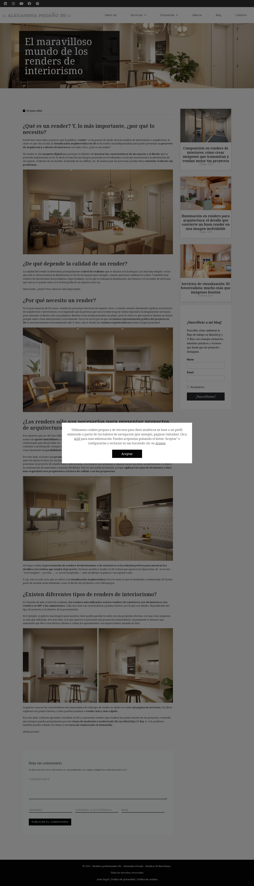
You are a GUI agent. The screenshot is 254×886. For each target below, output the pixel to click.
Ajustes (160, 443)
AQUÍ (77, 439)
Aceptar (127, 454)
